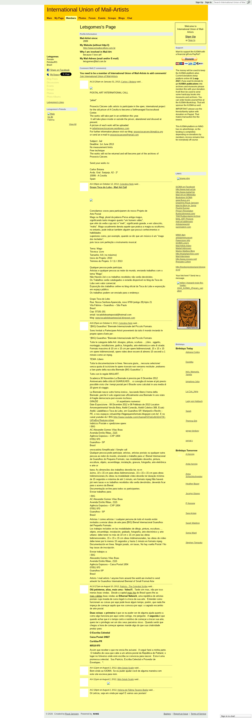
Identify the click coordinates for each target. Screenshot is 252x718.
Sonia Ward (191, 533)
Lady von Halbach (194, 401)
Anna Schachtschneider (194, 475)
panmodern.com (183, 227)
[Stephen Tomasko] (180, 549)
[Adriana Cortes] (180, 358)
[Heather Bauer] (180, 490)
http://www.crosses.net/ (186, 259)
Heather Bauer (192, 484)
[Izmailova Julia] (180, 388)
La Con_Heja (192, 391)
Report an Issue (180, 714)
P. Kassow (190, 503)
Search (248, 2)
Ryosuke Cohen (183, 262)
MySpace (55, 74)
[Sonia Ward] (180, 539)
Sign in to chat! (228, 716)
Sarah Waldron (193, 523)
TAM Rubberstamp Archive (188, 216)
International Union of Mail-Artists (88, 9)
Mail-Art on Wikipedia (186, 195)
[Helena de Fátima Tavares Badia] (51, 116)
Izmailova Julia (193, 381)
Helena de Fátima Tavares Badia (133, 690)
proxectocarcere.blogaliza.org (148, 131)
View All (72, 124)
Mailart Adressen (183, 248)
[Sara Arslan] (180, 519)
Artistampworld (183, 224)
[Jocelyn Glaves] (180, 500)
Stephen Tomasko (194, 542)
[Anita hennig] (180, 470)
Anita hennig (191, 464)
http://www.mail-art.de (186, 189)
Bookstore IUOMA (184, 197)
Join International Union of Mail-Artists (99, 76)
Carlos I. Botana (128, 82)
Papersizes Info (183, 240)
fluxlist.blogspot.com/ (185, 213)
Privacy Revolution (184, 211)
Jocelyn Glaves (193, 493)
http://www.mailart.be (185, 192)
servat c (189, 440)
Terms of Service (198, 714)
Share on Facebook (60, 70)
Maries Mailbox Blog (185, 251)
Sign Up (199, 2)
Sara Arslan (191, 513)
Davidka (189, 362)
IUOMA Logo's (182, 243)
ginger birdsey (192, 431)
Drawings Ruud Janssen (187, 203)
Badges (167, 714)
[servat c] (180, 447)
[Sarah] (180, 417)
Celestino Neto (127, 184)
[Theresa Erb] (180, 427)
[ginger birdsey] (180, 437)
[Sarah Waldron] (180, 529)
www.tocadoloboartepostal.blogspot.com (115, 317)
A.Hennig (190, 454)
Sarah (188, 411)
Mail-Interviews (183, 256)
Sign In (208, 2)
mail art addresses (184, 221)
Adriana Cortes (193, 352)
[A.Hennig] (180, 460)
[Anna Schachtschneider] (180, 480)
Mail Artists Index (183, 246)
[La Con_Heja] (180, 398)
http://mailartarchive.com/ (187, 254)
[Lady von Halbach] (180, 407)
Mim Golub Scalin (126, 668)
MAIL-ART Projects (184, 219)
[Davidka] (180, 368)
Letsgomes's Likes (55, 102)
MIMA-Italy (180, 235)
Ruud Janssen (72, 714)
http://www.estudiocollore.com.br (99, 48)
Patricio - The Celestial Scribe (134, 586)
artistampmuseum (184, 237)
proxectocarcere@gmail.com (124, 134)
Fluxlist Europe (183, 208)
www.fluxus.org (183, 200)
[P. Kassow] (180, 509)
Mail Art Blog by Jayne (186, 205)
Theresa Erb (191, 421)
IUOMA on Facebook (185, 187)
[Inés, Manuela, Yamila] (180, 378)
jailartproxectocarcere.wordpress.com (110, 128)
